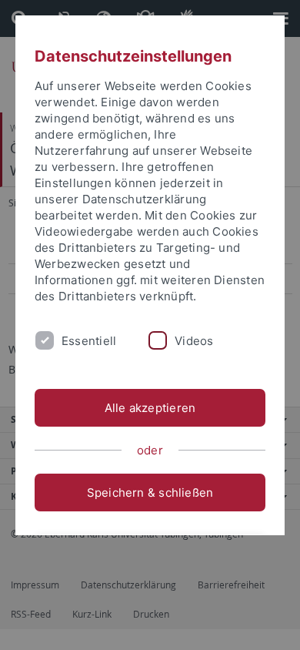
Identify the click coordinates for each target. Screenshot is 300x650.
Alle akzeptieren (150, 407)
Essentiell (89, 340)
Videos (194, 340)
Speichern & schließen (150, 492)
